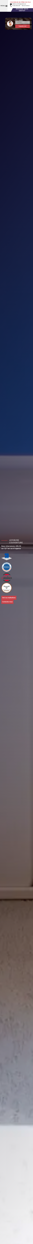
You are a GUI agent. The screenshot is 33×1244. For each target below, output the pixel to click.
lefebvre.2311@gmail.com (19, 4)
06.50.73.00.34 (25, 5)
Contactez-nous (7, 602)
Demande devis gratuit (22, 10)
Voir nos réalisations (8, 598)
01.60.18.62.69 (16, 5)
